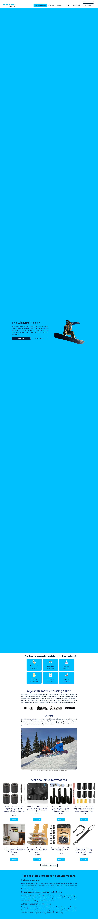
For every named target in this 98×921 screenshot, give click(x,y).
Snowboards (34, 666)
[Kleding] (34, 675)
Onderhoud (76, 5)
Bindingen (51, 5)
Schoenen (60, 5)
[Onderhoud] (50, 675)
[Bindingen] (50, 662)
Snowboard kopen (40, 5)
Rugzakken (66, 679)
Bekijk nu (14, 819)
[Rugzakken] (66, 675)
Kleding (68, 5)
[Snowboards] (34, 662)
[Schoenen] (66, 662)
